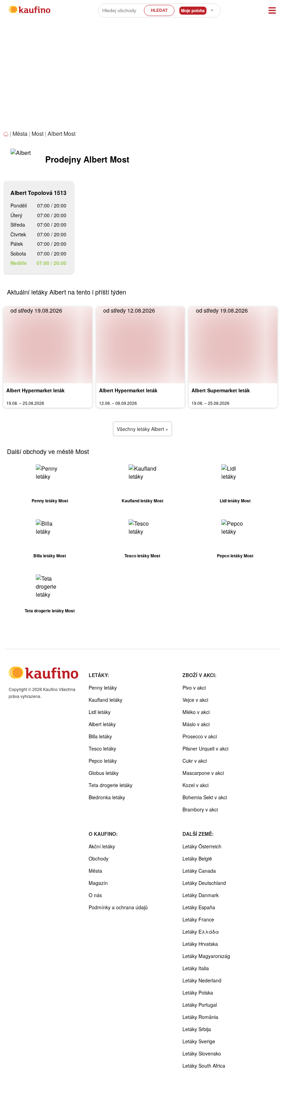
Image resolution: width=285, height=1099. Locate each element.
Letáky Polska (197, 992)
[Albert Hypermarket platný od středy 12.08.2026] (140, 345)
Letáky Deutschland (204, 882)
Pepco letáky (103, 760)
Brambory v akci (200, 809)
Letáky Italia (195, 968)
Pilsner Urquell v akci (205, 748)
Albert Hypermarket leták (35, 390)
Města (20, 133)
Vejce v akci (195, 699)
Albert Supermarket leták (221, 390)
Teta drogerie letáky (110, 785)
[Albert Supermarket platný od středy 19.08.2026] (233, 345)
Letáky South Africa (203, 1065)
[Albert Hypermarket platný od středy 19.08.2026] (47, 345)
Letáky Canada (199, 870)
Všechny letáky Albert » (142, 428)
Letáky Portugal (199, 1004)
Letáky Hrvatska (200, 943)
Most (37, 133)
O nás (95, 895)
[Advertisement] (142, 76)
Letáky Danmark (200, 895)
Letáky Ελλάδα (200, 931)
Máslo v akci (196, 724)
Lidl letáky (100, 711)
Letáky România (200, 1016)
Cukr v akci (194, 760)
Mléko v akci (196, 711)
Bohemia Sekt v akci (204, 797)
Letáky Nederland (201, 980)
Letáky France (198, 919)
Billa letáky (100, 736)
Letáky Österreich (201, 846)
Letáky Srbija (196, 1029)
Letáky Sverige (198, 1041)
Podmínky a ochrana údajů (118, 907)
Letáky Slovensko (201, 1053)
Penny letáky (103, 687)
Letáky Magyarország (206, 955)
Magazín (98, 882)
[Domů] (6, 134)
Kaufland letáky (105, 699)
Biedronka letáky (107, 797)
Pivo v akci (194, 687)
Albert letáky (102, 724)
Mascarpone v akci (203, 772)
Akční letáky (102, 846)
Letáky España (198, 907)
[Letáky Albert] (20, 159)
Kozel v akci (195, 785)
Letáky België (197, 858)
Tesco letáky (102, 748)
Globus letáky (104, 772)
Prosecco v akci (199, 736)
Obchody (98, 858)
